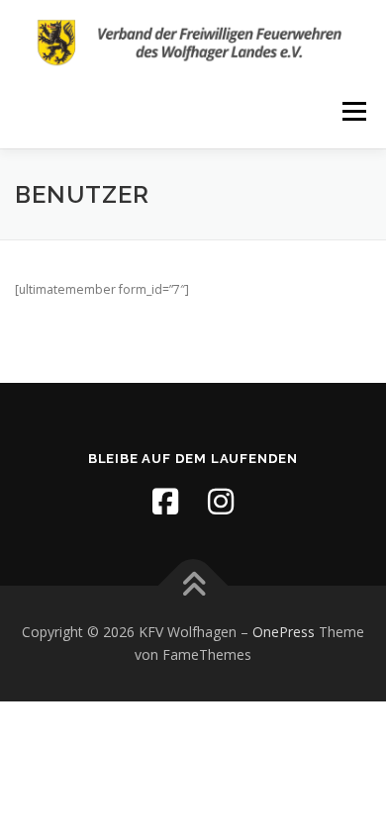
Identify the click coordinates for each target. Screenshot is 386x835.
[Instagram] (221, 501)
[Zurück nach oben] (193, 585)
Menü (353, 111)
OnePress (283, 631)
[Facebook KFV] (165, 501)
